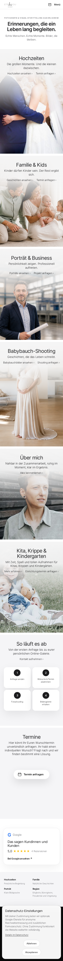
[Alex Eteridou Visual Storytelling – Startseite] (12, 4)
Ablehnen (32, 943)
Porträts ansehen (19, 273)
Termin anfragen (45, 73)
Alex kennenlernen (30, 472)
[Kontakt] (50, 5)
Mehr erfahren (12, 571)
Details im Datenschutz (16, 935)
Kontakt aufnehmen (31, 659)
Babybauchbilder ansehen (18, 362)
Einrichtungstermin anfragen (41, 571)
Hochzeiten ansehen (19, 73)
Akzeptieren (31, 952)
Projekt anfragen (43, 273)
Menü (57, 4)
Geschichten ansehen (19, 180)
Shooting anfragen (47, 362)
